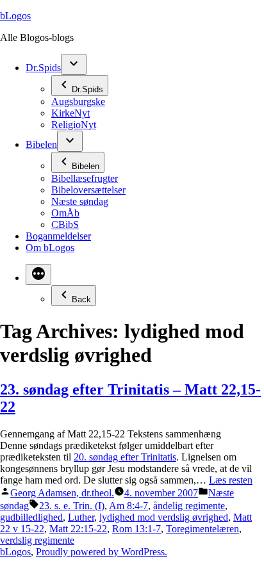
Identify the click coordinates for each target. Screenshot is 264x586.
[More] (38, 274)
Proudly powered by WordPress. (101, 551)
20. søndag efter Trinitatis (125, 457)
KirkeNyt (70, 113)
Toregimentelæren (202, 528)
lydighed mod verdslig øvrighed (163, 517)
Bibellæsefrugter (84, 178)
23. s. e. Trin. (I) (71, 505)
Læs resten (230, 480)
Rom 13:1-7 (136, 528)
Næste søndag (79, 201)
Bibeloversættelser (88, 189)
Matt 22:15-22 (78, 528)
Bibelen (41, 144)
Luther (81, 517)
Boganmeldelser (58, 236)
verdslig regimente (37, 540)
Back (81, 299)
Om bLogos (50, 247)
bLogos (15, 15)
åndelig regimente (189, 505)
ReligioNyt (73, 124)
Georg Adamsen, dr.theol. (62, 492)
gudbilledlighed (31, 517)
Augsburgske (78, 101)
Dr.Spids (43, 67)
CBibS (65, 224)
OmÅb (65, 213)
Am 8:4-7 (128, 505)
